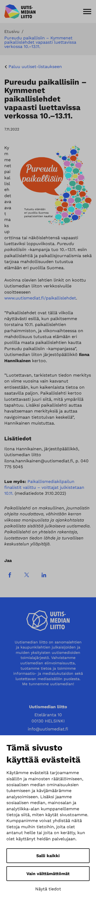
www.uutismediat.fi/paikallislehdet (40, 298)
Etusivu (11, 31)
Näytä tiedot (48, 888)
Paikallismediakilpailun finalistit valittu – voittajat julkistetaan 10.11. (44, 487)
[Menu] (87, 11)
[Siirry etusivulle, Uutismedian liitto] (19, 11)
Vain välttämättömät (48, 873)
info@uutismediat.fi (48, 729)
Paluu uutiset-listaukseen (35, 66)
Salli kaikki (48, 855)
